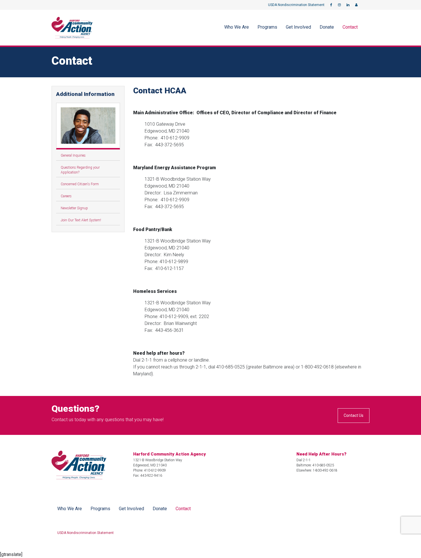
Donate (327, 27)
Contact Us (353, 415)
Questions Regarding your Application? (80, 169)
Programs (267, 27)
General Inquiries (73, 155)
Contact (350, 27)
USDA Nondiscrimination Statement (296, 5)
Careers (66, 196)
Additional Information (85, 94)
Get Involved (298, 27)
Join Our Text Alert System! (81, 220)
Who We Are (236, 27)
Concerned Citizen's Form (80, 184)
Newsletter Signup (74, 208)
